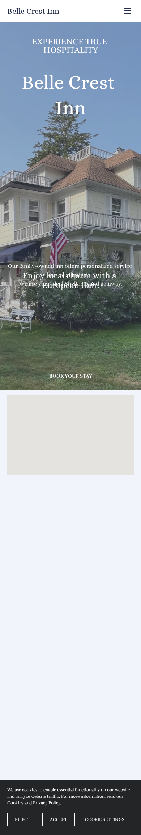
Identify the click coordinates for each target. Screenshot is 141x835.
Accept (58, 819)
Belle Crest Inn (33, 11)
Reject (22, 819)
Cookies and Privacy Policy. (34, 802)
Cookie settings (104, 819)
